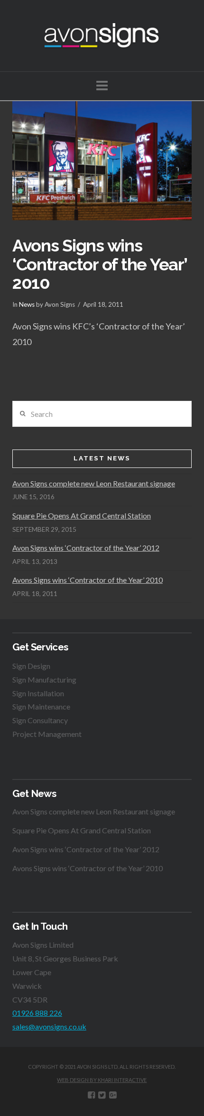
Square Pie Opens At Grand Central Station (81, 515)
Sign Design (31, 665)
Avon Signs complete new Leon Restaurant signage (93, 483)
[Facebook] (91, 1095)
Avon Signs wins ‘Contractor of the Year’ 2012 (85, 547)
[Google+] (112, 1095)
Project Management (47, 733)
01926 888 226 (37, 1012)
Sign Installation (38, 693)
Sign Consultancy (40, 720)
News (27, 304)
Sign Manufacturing (44, 679)
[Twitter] (101, 1095)
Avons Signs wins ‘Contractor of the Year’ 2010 (87, 579)
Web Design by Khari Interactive (102, 1080)
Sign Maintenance (41, 706)
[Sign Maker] (102, 35)
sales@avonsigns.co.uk (49, 1026)
